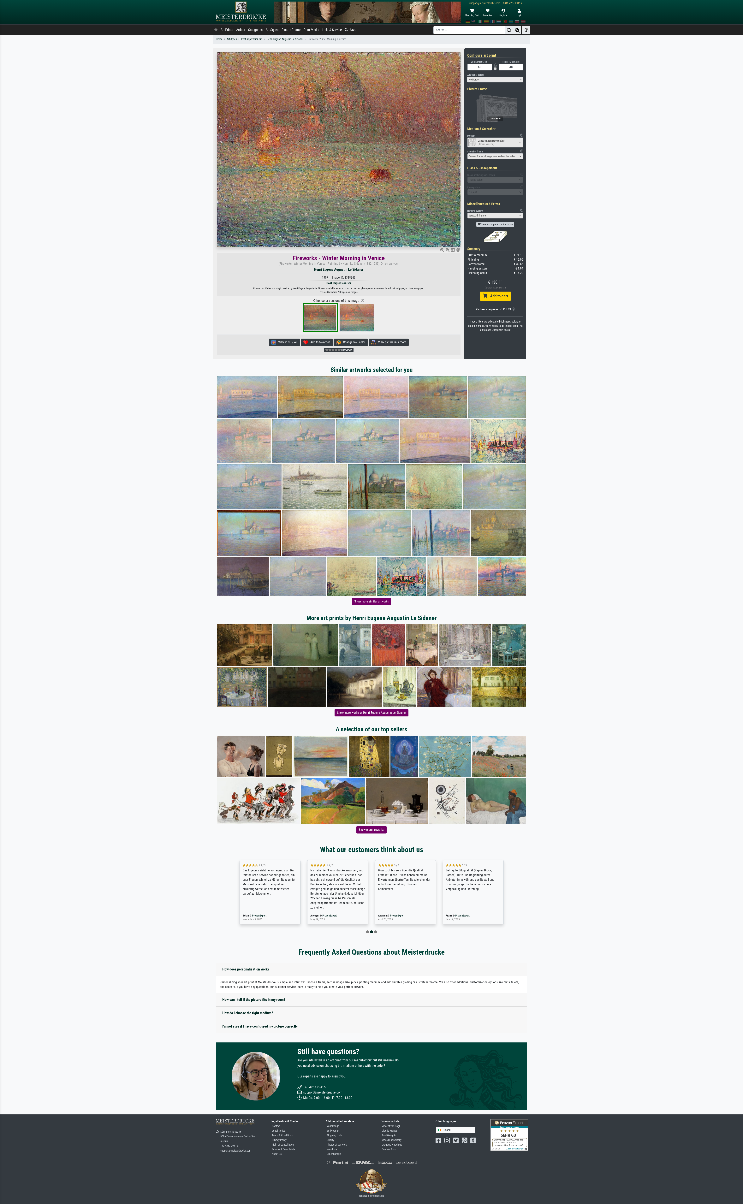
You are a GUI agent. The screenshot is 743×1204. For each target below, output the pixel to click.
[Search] (509, 30)
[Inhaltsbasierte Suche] (517, 30)
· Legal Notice (278, 1130)
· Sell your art (332, 1130)
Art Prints (227, 30)
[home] (216, 29)
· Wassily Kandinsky (391, 1140)
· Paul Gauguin (388, 1135)
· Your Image (332, 1126)
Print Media (311, 30)
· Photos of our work (336, 1144)
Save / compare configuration (497, 224)
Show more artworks (371, 830)
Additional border (475, 74)
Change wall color (353, 342)
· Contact (275, 1126)
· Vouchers (331, 1149)
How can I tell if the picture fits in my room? (253, 999)
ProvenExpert (262, 915)
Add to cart (497, 296)
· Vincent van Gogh (391, 1126)
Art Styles (272, 30)
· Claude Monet (389, 1130)
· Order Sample (333, 1154)
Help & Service (332, 30)
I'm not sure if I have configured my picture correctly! (260, 1026)
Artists (240, 30)
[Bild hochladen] (526, 30)
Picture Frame (291, 30)
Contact (350, 30)
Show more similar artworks (371, 601)
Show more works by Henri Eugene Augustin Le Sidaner (371, 713)
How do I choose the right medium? (247, 1013)
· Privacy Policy (279, 1140)
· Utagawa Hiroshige (391, 1144)
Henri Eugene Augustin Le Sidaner (285, 39)
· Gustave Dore (388, 1149)
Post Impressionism (251, 39)
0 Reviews (346, 350)
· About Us (276, 1154)
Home (219, 39)
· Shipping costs (334, 1135)
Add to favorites (319, 342)
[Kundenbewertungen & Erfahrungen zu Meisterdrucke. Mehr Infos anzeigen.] (509, 1134)
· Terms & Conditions (282, 1135)
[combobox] (495, 79)
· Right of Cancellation (282, 1144)
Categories (255, 30)
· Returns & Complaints (283, 1149)
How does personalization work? (245, 969)
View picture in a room (391, 342)
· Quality (330, 1140)
